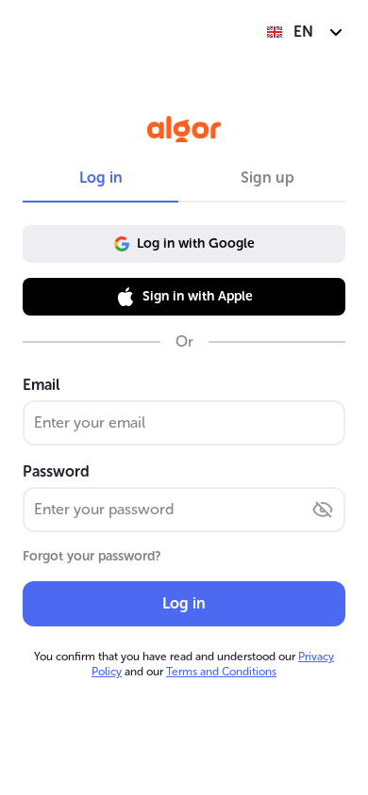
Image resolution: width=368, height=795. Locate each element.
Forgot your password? (92, 556)
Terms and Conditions (221, 671)
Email (41, 385)
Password (56, 471)
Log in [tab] (101, 178)
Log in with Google (196, 243)
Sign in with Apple (197, 296)
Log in (184, 603)
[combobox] (305, 32)
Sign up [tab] (267, 178)
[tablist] (184, 178)
